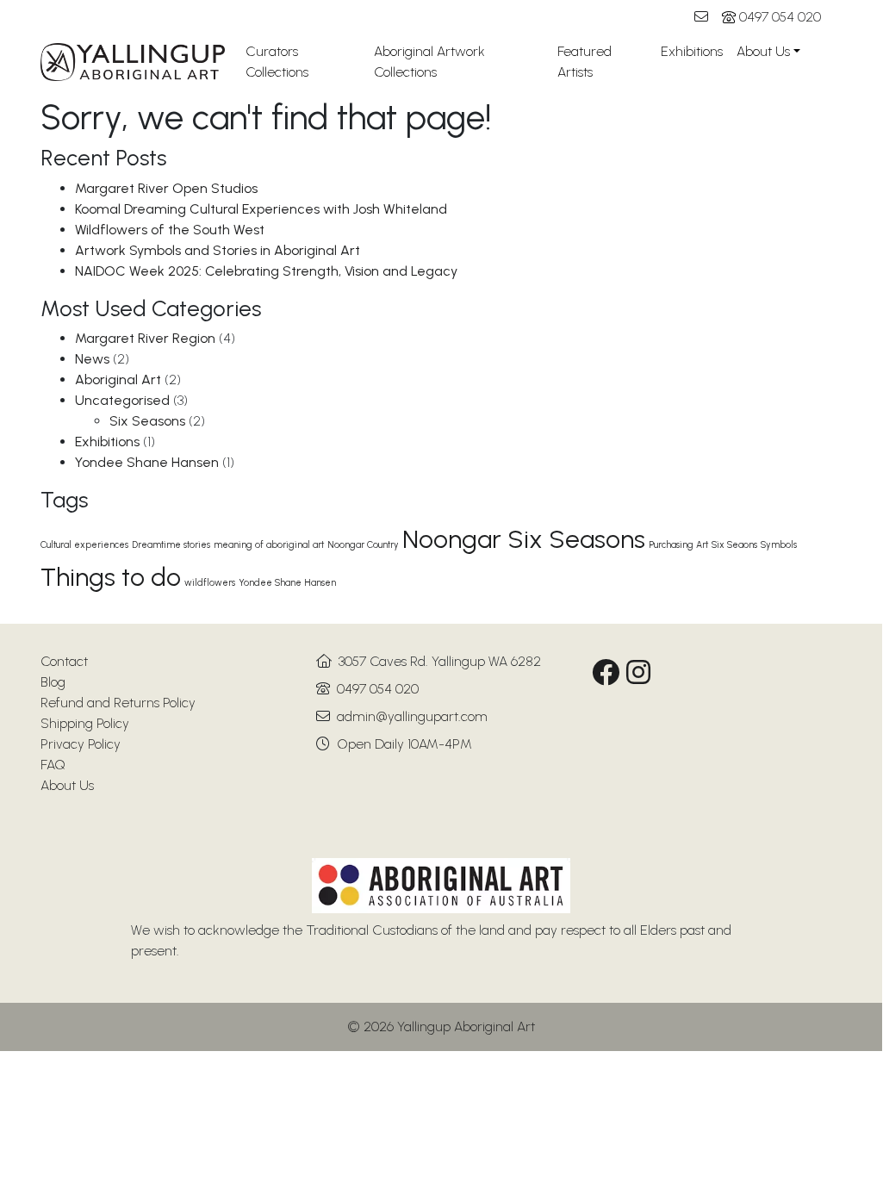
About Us (763, 51)
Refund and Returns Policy (118, 702)
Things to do (110, 577)
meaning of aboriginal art (269, 545)
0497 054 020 (780, 17)
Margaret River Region (145, 338)
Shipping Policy (84, 723)
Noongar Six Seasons (523, 539)
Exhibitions (692, 51)
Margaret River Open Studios (166, 188)
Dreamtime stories (171, 545)
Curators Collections (277, 61)
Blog (52, 682)
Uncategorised (122, 400)
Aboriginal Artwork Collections (429, 61)
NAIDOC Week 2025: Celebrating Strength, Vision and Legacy (266, 271)
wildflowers (209, 582)
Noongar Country (363, 545)
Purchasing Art (678, 545)
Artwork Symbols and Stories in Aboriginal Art (217, 250)
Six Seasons (147, 421)
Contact (64, 661)
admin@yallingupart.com (412, 716)
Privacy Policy (80, 744)
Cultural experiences (84, 545)
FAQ (52, 764)
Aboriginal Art (118, 379)
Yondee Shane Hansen (147, 462)
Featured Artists (584, 61)
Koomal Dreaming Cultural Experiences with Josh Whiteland (261, 209)
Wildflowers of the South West (169, 229)
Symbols (779, 545)
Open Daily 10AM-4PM (404, 744)
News (92, 359)
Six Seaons (734, 545)
